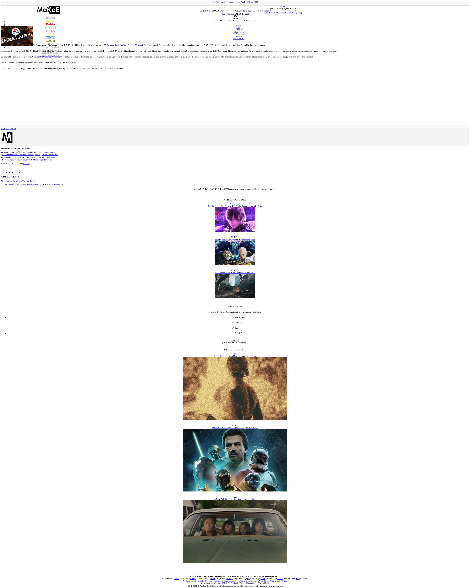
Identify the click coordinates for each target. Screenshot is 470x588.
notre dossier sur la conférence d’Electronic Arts (128, 45)
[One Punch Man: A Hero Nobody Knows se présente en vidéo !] (235, 264)
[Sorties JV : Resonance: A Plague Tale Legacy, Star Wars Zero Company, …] (235, 491)
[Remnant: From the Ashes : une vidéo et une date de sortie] (235, 298)
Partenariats (242, 581)
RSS (267, 583)
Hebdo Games (238, 32)
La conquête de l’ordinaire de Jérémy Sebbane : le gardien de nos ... (28, 160)
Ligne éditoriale (197, 581)
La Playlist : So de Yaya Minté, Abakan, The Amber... (235, 356)
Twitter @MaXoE (222, 583)
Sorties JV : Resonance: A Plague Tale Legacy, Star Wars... (235, 428)
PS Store (279, 12)
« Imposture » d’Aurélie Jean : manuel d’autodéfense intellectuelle (27, 152)
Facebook (234, 583)
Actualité (232, 581)
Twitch (261, 583)
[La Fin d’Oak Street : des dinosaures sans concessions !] (235, 562)
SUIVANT (10, 177)
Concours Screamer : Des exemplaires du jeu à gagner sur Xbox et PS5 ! (30, 155)
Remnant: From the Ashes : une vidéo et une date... (235, 273)
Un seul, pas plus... (239, 317)
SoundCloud (252, 583)
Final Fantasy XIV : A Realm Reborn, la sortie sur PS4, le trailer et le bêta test (33, 185)
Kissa (229, 579)
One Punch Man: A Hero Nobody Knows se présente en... (235, 239)
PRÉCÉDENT (12, 173)
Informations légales (272, 581)
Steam (289, 12)
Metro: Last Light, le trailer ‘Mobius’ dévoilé (18, 181)
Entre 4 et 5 (239, 328)
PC (237, 204)
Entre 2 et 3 (239, 323)
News (238, 25)
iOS (284, 12)
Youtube (242, 583)
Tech (263, 579)
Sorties (238, 30)
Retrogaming (297, 12)
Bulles (213, 579)
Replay (238, 34)
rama (235, 354)
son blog (26, 164)
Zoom (280, 579)
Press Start (238, 36)
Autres (232, 204)
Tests (238, 28)
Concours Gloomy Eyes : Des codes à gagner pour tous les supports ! (29, 157)
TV (297, 579)
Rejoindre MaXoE (255, 581)
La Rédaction (8, 129)
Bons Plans (238, 39)
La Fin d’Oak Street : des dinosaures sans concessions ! (235, 499)
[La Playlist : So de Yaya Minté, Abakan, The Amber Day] (235, 419)
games (234, 425)
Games (176, 579)
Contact (284, 581)
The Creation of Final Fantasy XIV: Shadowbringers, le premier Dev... (235, 206)
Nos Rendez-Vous (221, 581)
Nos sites (208, 581)
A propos (186, 581)
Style (247, 579)
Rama (192, 579)
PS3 (235, 237)
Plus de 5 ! (239, 333)
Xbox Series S (269, 12)
